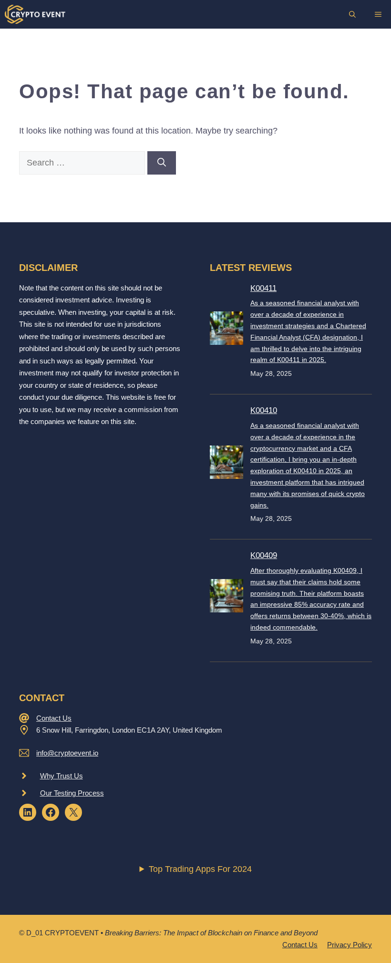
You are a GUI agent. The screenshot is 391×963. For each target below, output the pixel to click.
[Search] (161, 163)
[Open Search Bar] (352, 14)
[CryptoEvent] (35, 14)
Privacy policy (349, 945)
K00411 (263, 288)
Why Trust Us (61, 776)
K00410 (263, 410)
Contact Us (54, 718)
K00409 (263, 555)
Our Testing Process (72, 793)
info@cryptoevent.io (67, 753)
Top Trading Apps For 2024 (200, 869)
